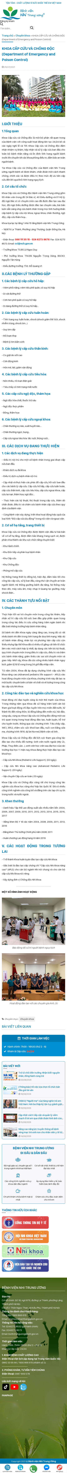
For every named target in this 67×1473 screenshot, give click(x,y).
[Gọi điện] (33, 1469)
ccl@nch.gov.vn (24, 243)
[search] (31, 28)
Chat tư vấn (46, 1471)
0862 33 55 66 (9, 1362)
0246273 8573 (14, 1330)
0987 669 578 (22, 1373)
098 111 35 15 (22, 239)
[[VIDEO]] (10, 1104)
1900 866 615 (19, 1315)
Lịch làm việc (7, 1471)
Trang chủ (7, 35)
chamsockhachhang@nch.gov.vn (25, 1318)
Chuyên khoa (23, 35)
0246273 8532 (13, 1326)
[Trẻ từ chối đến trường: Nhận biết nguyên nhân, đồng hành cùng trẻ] (10, 1075)
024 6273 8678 (41, 239)
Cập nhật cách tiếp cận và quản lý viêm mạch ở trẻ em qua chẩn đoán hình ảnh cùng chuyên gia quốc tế (41, 1118)
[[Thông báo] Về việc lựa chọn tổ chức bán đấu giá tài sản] (10, 1090)
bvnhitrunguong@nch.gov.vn (23, 1333)
